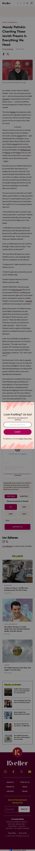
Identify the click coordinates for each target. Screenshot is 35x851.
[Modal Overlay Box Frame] (17, 425)
